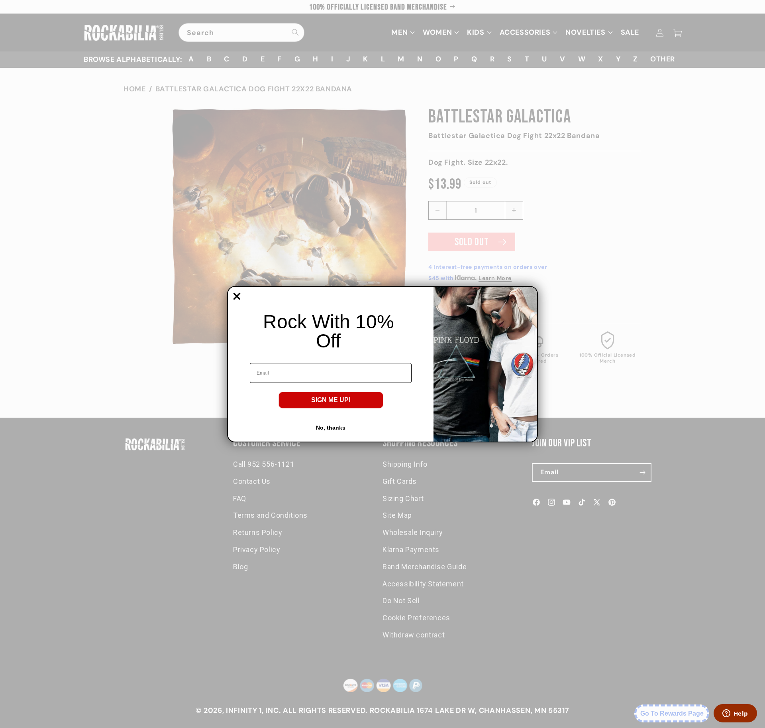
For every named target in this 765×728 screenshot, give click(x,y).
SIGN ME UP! (331, 400)
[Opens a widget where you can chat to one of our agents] (735, 714)
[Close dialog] (237, 296)
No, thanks (330, 427)
